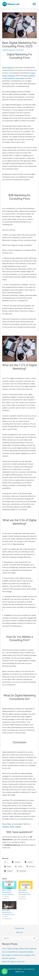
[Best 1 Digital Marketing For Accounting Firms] (9, 885)
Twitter (12, 826)
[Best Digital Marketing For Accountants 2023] (9, 905)
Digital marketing (7, 67)
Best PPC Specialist (8, 958)
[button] (4, 971)
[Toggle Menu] (34, 4)
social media (19, 78)
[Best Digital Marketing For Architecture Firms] (26, 885)
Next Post (19, 932)
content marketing (29, 75)
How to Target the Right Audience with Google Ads (19, 948)
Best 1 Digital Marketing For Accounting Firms (8, 892)
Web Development (9, 50)
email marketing (9, 78)
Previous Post (19, 928)
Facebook (5, 826)
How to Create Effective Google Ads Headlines (17, 952)
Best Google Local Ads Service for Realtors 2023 (18, 955)
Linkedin (17, 826)
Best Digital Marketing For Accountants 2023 (8, 912)
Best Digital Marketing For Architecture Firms (25, 892)
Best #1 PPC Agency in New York (13, 961)
